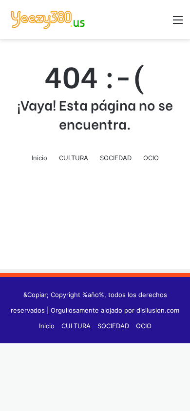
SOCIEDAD (116, 158)
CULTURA (73, 158)
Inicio (39, 158)
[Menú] (178, 23)
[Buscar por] (161, 23)
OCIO (151, 158)
